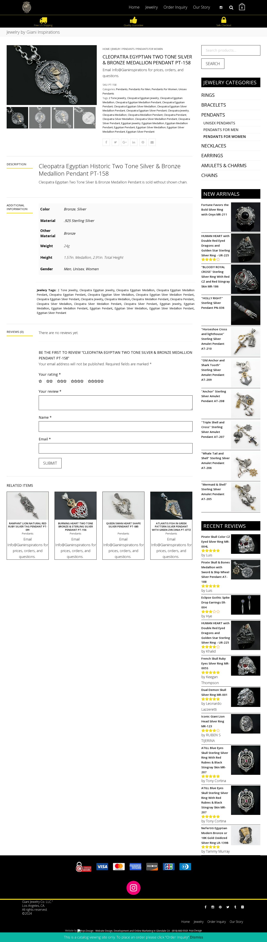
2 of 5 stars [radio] (51, 381)
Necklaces (213, 145)
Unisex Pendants (219, 123)
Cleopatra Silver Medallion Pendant (156, 119)
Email (45, 439)
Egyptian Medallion (153, 123)
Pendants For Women (149, 49)
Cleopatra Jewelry (178, 110)
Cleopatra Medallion (115, 115)
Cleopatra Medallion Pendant (145, 115)
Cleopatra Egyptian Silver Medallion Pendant (165, 294)
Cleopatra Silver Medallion (118, 119)
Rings (208, 95)
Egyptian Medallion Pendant (69, 308)
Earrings (212, 155)
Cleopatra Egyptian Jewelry (143, 98)
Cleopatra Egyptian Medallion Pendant (138, 102)
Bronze (69, 209)
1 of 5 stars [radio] (42, 381)
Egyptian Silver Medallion (151, 127)
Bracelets (213, 104)
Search (213, 63)
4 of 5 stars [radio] (79, 381)
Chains (209, 175)
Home (106, 49)
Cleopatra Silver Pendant (140, 304)
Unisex (78, 269)
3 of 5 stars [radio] (63, 381)
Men (67, 269)
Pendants (128, 49)
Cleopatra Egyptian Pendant (67, 294)
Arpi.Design (195, 930)
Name (45, 417)
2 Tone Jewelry (117, 98)
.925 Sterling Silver (79, 220)
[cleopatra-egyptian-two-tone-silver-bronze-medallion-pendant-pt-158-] (52, 75)
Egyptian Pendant (124, 127)
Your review (50, 391)
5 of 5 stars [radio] (97, 381)
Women (92, 269)
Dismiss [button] (196, 937)
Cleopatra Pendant (175, 115)
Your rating (50, 374)
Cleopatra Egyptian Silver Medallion (135, 106)
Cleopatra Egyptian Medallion (135, 290)
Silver (81, 209)
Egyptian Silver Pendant (140, 131)
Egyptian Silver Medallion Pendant (171, 308)
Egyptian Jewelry (131, 123)
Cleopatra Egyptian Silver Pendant (146, 110)
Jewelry (115, 49)
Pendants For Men (140, 89)
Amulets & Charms (223, 165)
